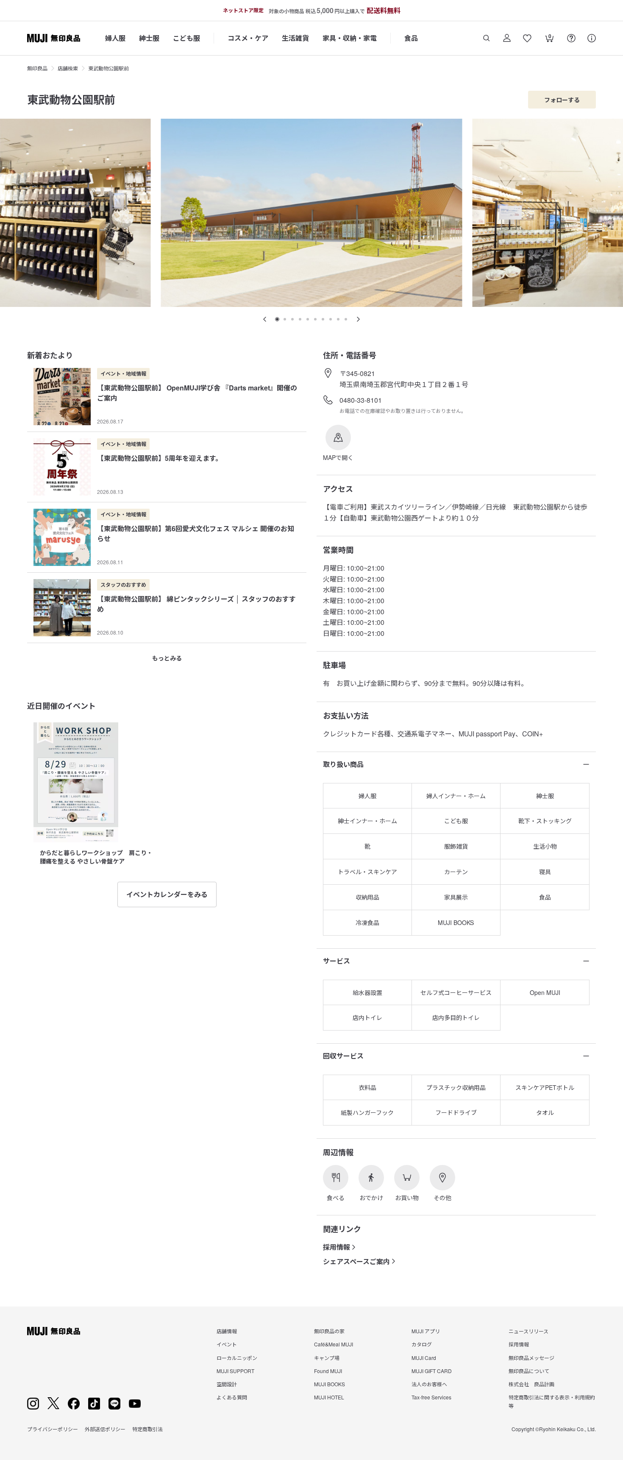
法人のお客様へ (429, 1384)
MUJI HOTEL (329, 1397)
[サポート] (591, 38)
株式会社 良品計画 (531, 1384)
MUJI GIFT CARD (432, 1370)
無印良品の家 (329, 1331)
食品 (411, 38)
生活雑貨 (295, 38)
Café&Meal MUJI (333, 1344)
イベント (227, 1344)
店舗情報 (227, 1331)
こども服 (186, 38)
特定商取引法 (147, 1428)
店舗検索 (68, 68)
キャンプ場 (326, 1357)
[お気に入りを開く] (527, 38)
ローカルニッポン (237, 1357)
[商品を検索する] (486, 38)
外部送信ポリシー (105, 1428)
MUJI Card (424, 1357)
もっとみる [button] (167, 658)
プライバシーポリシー (52, 1428)
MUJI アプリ (426, 1331)
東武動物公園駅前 (108, 68)
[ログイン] (507, 38)
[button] (338, 443)
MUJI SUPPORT (235, 1370)
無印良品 (37, 68)
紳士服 (149, 38)
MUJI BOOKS (329, 1384)
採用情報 (336, 1247)
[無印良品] (53, 1331)
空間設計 (227, 1384)
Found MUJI (328, 1370)
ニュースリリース (528, 1331)
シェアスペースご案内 (356, 1261)
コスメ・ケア (248, 38)
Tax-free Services (431, 1397)
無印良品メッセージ (531, 1357)
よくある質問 (232, 1397)
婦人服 (115, 38)
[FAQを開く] (571, 38)
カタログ (422, 1344)
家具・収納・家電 (350, 38)
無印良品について (529, 1370)
